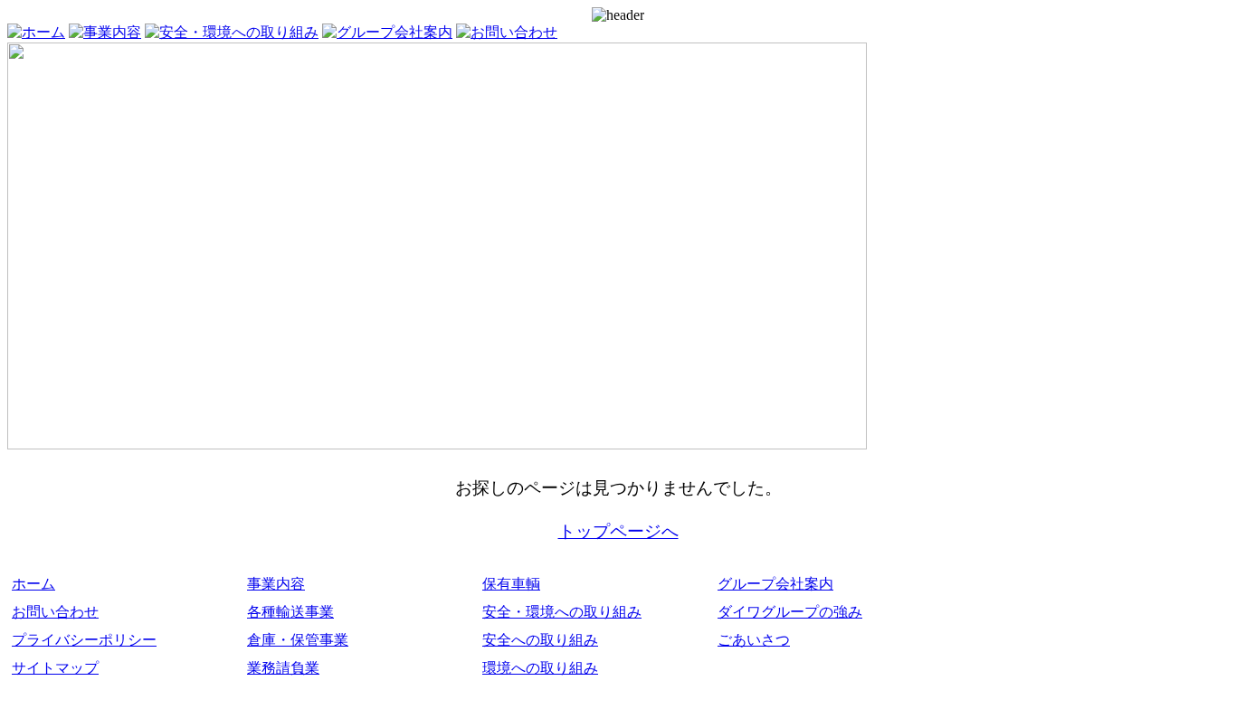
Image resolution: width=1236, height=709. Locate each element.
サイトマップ (55, 668)
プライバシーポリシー (84, 640)
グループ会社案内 (775, 583)
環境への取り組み (540, 668)
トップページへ (618, 531)
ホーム (33, 583)
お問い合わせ (55, 611)
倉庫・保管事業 (297, 640)
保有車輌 (511, 583)
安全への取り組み (540, 640)
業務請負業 (283, 668)
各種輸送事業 (290, 611)
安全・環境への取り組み (562, 611)
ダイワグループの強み (790, 611)
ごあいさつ (754, 640)
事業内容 (276, 583)
